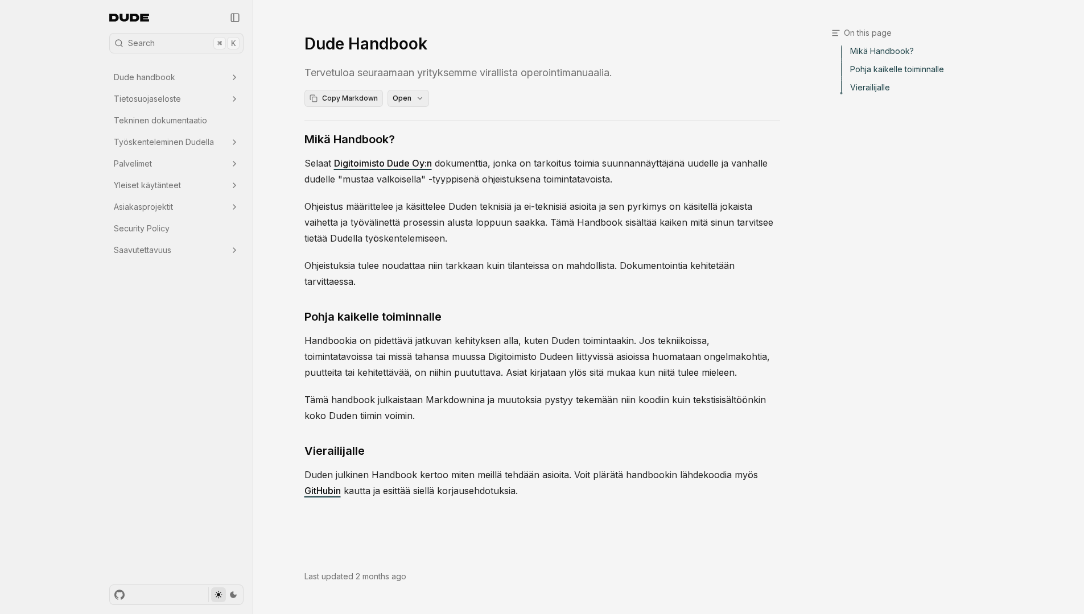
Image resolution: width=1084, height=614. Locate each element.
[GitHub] (119, 594)
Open (402, 98)
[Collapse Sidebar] (235, 17)
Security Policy (142, 228)
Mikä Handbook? (349, 139)
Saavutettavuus (142, 250)
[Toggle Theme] (225, 594)
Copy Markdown (350, 98)
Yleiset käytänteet (147, 185)
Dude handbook (144, 77)
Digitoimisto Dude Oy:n (383, 163)
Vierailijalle (334, 451)
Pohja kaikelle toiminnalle (373, 316)
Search (182, 43)
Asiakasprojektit (143, 206)
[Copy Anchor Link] (404, 139)
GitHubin (322, 490)
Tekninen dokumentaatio (160, 120)
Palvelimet (133, 163)
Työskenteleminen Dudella (164, 142)
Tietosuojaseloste (147, 98)
